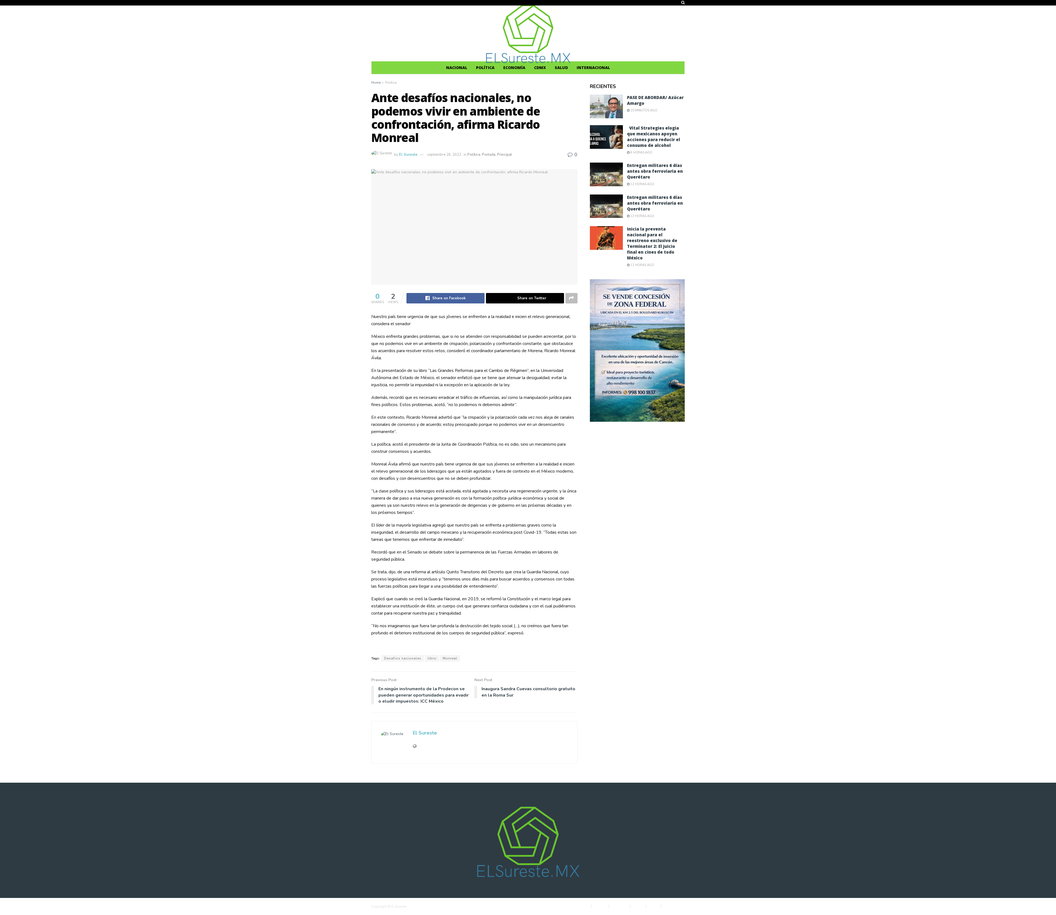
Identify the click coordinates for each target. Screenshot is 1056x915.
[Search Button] (683, 3)
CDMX (540, 67)
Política (485, 67)
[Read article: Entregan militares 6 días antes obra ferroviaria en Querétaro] (606, 174)
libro (432, 658)
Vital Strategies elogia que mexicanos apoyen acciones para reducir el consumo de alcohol (653, 136)
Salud (561, 67)
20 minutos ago (643, 110)
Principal (504, 154)
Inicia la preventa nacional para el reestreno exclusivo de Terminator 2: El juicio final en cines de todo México (652, 243)
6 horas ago (640, 152)
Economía (514, 67)
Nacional (456, 67)
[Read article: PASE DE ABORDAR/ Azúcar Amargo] (606, 106)
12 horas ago (641, 184)
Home (376, 82)
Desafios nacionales (402, 658)
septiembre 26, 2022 (444, 154)
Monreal (450, 658)
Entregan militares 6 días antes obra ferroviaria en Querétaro (655, 171)
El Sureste (408, 154)
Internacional (593, 67)
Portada (488, 154)
